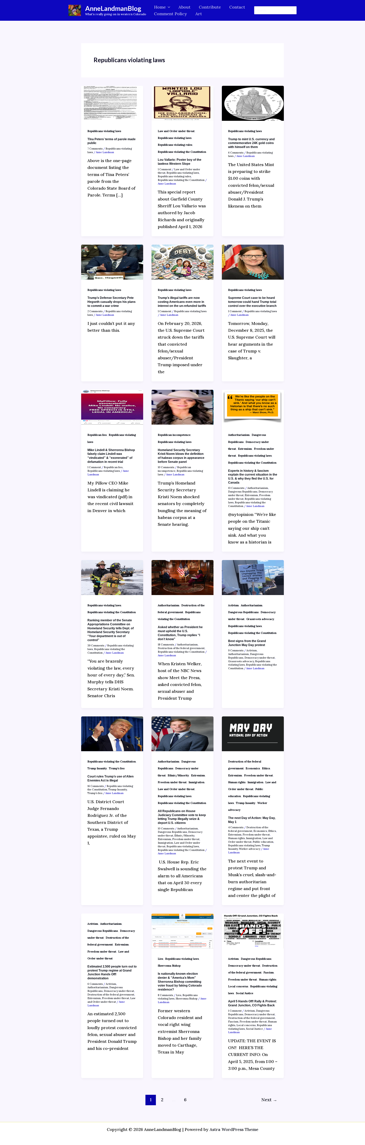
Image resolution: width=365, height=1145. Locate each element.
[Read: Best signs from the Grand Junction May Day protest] (253, 577)
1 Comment (164, 169)
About (184, 7)
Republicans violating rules (175, 144)
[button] (168, 7)
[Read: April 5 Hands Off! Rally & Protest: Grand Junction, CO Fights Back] (253, 930)
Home (160, 7)
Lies (160, 958)
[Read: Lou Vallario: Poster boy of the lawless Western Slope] (182, 102)
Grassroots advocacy (260, 619)
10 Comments (166, 467)
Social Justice (244, 993)
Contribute (210, 7)
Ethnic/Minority (178, 775)
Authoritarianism (239, 435)
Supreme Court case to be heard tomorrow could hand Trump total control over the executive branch (252, 301)
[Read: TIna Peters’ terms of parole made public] (112, 102)
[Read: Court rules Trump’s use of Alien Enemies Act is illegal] (112, 733)
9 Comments (236, 650)
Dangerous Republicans (242, 491)
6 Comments (236, 152)
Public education (263, 841)
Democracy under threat (259, 657)
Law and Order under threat (176, 131)
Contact (237, 7)
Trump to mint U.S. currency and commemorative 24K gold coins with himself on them (251, 143)
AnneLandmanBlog (113, 8)
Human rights (236, 782)
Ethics (266, 768)
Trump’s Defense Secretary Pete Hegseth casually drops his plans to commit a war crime (111, 301)
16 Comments (95, 786)
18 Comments (166, 644)
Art (198, 13)
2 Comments (95, 311)
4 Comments (236, 827)
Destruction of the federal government (181, 648)
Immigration (196, 782)
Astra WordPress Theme (234, 1129)
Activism (233, 605)
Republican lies (97, 435)
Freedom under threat (172, 782)
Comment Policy (170, 13)
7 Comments (95, 148)
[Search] (293, 10)
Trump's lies (117, 768)
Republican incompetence (174, 435)
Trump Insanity (97, 768)
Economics (253, 768)
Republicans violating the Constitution (182, 152)
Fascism (268, 972)
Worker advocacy (249, 849)
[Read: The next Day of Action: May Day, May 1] (253, 733)
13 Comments (236, 488)
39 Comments (95, 645)
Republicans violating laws (104, 131)
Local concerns (238, 986)
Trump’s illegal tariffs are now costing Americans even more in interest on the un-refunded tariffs (182, 301)
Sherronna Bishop (169, 965)
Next (269, 1099)
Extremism (245, 448)
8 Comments (165, 995)
